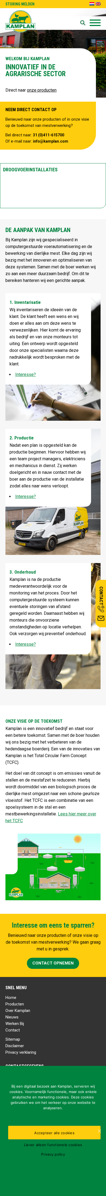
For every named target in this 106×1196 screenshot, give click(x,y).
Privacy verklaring (20, 1052)
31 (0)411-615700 (48, 135)
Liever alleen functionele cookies (53, 1145)
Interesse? (25, 374)
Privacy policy (53, 1154)
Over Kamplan (17, 1010)
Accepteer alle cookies (54, 1133)
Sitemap (12, 1039)
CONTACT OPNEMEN (53, 963)
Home (10, 997)
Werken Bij (14, 1023)
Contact (12, 1030)
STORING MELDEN (20, 4)
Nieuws (11, 1017)
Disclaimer (14, 1045)
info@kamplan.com (50, 141)
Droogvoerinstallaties (30, 169)
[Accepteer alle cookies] (99, 1131)
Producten (14, 1004)
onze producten (42, 90)
